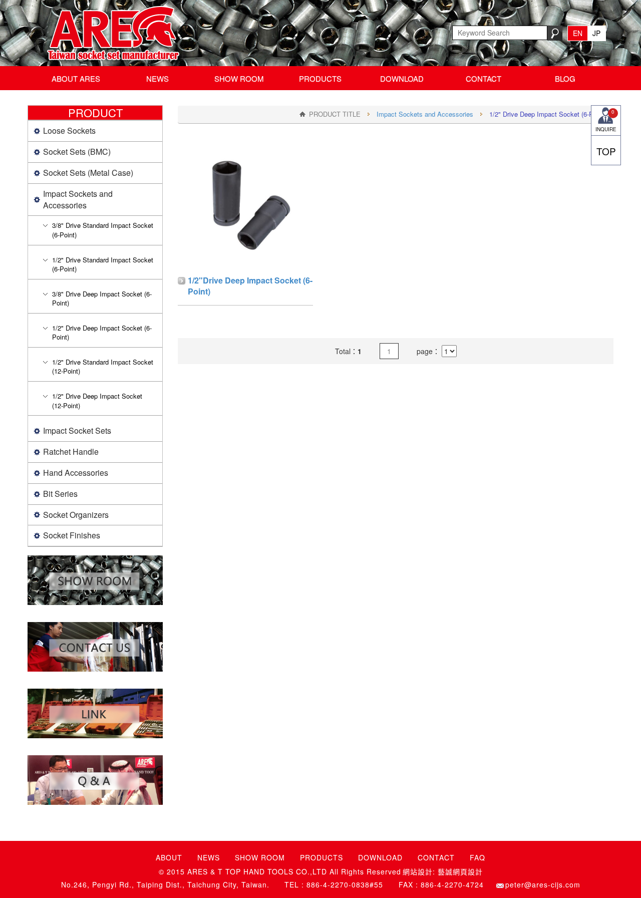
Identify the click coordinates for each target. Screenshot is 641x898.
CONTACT (483, 78)
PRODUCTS (320, 78)
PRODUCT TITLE (335, 114)
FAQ (477, 857)
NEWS (157, 78)
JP (596, 33)
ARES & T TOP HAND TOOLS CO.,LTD (110, 33)
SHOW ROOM (239, 78)
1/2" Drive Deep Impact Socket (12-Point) (97, 400)
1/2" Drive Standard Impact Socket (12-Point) (102, 366)
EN (577, 33)
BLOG (565, 78)
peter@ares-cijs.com (542, 884)
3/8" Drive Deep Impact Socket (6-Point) (102, 298)
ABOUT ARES (76, 78)
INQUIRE (605, 120)
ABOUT (169, 857)
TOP (606, 151)
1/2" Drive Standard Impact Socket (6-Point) (102, 264)
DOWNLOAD (402, 78)
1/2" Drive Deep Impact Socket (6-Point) (102, 332)
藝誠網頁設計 (460, 871)
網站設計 (418, 871)
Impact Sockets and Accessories (425, 114)
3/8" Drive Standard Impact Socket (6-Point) (102, 229)
